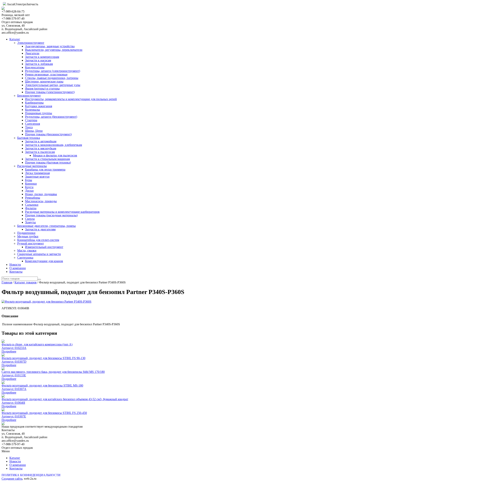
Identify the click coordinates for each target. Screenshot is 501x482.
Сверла (30, 218)
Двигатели (32, 53)
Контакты (16, 271)
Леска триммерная (37, 173)
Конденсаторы (34, 67)
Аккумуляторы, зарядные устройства (50, 46)
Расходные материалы (32, 166)
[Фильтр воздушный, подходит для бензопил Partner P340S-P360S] (46, 301)
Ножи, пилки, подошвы (41, 194)
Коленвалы (32, 109)
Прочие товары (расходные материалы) (51, 215)
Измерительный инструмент (44, 247)
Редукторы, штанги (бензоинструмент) (51, 116)
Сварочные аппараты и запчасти (39, 254)
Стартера (31, 120)
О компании (17, 268)
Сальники (31, 204)
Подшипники (26, 233)
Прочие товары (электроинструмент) (50, 92)
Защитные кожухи (37, 176)
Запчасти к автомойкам (40, 141)
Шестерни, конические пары (44, 81)
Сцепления (32, 123)
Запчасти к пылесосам (40, 152)
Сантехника (25, 257)
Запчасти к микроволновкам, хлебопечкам (53, 145)
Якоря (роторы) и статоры (42, 88)
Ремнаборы (32, 197)
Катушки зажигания (38, 106)
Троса (29, 127)
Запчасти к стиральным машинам (47, 159)
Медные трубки (27, 236)
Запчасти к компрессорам (42, 56)
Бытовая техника (28, 137)
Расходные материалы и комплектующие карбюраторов (62, 211)
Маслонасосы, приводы (41, 201)
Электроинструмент (30, 42)
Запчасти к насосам (38, 60)
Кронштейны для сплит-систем (38, 240)
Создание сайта (12, 478)
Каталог (14, 39)
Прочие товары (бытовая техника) (48, 162)
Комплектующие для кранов (44, 261)
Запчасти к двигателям (40, 229)
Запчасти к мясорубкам (40, 148)
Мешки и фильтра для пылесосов (55, 155)
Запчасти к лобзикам (39, 64)
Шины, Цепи (34, 130)
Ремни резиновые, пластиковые (46, 74)
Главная (7, 282)
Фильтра (30, 208)
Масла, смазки (26, 250)
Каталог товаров (25, 282)
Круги (29, 187)
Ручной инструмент (30, 243)
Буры (28, 180)
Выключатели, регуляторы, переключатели (53, 49)
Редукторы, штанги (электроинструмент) (52, 71)
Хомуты (30, 222)
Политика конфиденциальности (31, 475)
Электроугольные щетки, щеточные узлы (52, 85)
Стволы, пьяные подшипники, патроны (51, 78)
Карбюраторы (34, 102)
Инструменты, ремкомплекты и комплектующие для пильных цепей (71, 99)
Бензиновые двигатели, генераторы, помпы (46, 226)
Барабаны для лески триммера (45, 169)
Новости (15, 264)
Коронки (31, 183)
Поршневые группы (38, 113)
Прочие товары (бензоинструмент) (48, 134)
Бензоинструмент (29, 95)
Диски (29, 190)
